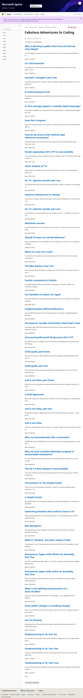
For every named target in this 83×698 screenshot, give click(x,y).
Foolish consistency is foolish (41, 280)
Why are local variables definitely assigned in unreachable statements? (49, 453)
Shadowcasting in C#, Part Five (41, 648)
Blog (23, 694)
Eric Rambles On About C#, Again (43, 294)
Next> (26, 676)
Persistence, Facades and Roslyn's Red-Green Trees (52, 323)
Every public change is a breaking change (47, 605)
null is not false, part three (39, 380)
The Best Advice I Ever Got (39, 265)
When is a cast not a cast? (39, 251)
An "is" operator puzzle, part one (42, 208)
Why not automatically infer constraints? (47, 437)
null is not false (33, 422)
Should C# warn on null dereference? (45, 237)
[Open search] (75, 14)
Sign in (79, 14)
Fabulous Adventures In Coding (47, 27)
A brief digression (34, 394)
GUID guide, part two (36, 365)
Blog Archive (33, 27)
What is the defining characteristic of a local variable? (46, 590)
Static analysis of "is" (36, 166)
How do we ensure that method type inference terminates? (45, 136)
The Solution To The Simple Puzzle (43, 482)
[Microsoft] (3, 14)
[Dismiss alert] (79, 3)
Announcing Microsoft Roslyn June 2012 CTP (49, 337)
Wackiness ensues (35, 223)
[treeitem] (11, 32)
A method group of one (37, 91)
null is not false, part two (38, 408)
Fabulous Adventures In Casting (42, 194)
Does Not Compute (35, 120)
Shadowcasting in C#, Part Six (41, 634)
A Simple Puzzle (33, 497)
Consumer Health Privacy (49, 694)
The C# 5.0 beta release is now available (46, 468)
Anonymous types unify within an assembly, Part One (49, 573)
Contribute (30, 694)
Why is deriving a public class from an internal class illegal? (50, 48)
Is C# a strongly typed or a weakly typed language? (53, 106)
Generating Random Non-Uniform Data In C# (49, 511)
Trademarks (71, 694)
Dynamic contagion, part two (41, 77)
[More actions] (79, 27)
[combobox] (11, 29)
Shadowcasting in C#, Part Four (42, 662)
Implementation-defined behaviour (44, 308)
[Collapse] (20, 26)
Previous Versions (15, 694)
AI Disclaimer (5, 694)
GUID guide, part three (37, 351)
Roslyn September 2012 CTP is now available (49, 151)
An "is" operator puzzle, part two (42, 180)
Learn (26, 27)
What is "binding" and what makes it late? (48, 539)
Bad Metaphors (33, 525)
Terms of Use (62, 694)
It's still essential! (34, 63)
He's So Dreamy (33, 620)
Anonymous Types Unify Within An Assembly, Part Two (50, 556)
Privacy (37, 694)
